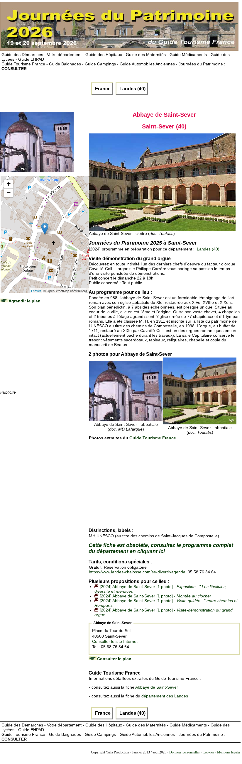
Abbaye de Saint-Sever (156, 687)
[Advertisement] (44, 352)
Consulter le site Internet (115, 641)
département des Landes (164, 696)
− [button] (9, 192)
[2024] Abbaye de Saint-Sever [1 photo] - (155, 596)
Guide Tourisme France (152, 438)
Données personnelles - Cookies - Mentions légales (205, 752)
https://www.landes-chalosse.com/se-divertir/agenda (137, 572)
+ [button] (9, 183)
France (102, 88)
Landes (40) (131, 88)
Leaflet (36, 290)
